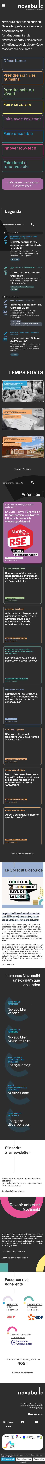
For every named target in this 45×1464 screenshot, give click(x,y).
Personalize (39, 1459)
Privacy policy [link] (22, 1462)
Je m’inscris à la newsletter (13, 1191)
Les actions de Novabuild (13, 1251)
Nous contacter (35, 1414)
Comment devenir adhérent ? (15, 1258)
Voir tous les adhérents (22, 1373)
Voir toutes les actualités (23, 854)
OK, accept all (8, 1459)
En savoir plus (8, 965)
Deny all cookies (24, 1459)
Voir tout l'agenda (23, 469)
